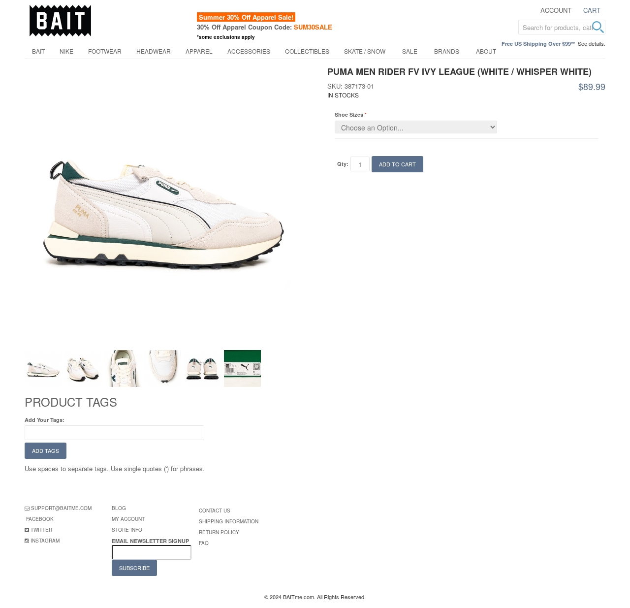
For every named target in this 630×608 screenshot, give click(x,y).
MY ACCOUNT (128, 518)
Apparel (199, 51)
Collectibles (307, 51)
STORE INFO (127, 529)
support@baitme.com (61, 508)
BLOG (119, 508)
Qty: (342, 163)
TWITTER (41, 529)
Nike (66, 51)
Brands (446, 51)
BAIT (38, 51)
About (486, 51)
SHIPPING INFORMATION (228, 521)
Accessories (248, 51)
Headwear (153, 51)
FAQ (204, 543)
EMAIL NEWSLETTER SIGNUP (151, 540)
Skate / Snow (364, 51)
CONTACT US (214, 510)
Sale (409, 51)
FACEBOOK (40, 518)
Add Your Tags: (44, 419)
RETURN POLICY (219, 532)
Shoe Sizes (349, 114)
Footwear (105, 51)
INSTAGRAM (45, 540)
